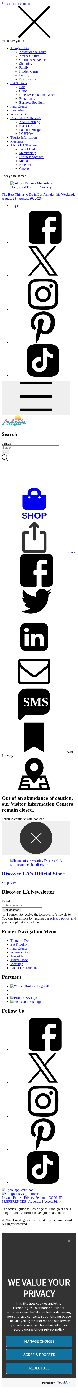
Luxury (24, 75)
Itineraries (17, 110)
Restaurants (27, 98)
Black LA (26, 126)
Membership (27, 153)
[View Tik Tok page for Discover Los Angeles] (42, 375)
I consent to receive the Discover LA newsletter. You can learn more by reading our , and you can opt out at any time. (39, 918)
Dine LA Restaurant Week (37, 95)
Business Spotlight (31, 102)
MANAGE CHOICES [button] (39, 1341)
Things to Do (19, 48)
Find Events (18, 106)
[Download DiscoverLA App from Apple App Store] (18, 1190)
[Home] (14, 425)
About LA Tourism (23, 145)
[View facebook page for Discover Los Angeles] (42, 242)
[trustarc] (63, 1382)
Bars (22, 87)
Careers (24, 168)
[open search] (39, 471)
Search (6, 443)
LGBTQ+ (26, 133)
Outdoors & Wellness (33, 60)
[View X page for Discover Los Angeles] (42, 276)
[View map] (34, 789)
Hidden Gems (28, 71)
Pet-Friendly (27, 79)
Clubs (23, 91)
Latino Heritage (30, 130)
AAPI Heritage (29, 122)
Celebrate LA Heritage (25, 118)
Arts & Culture (29, 56)
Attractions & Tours (32, 52)
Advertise (34, 1201)
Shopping (25, 63)
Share (71, 552)
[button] (69, 1241)
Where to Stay (20, 114)
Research (25, 165)
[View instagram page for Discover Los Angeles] (42, 309)
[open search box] (39, 471)
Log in (15, 206)
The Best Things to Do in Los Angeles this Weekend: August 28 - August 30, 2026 (38, 196)
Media (23, 161)
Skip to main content (16, 3)
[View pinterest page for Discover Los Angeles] (42, 342)
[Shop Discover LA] (36, 519)
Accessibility (52, 1201)
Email (6, 901)
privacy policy (59, 918)
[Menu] (36, 398)
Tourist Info (18, 956)
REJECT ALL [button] (39, 1368)
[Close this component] (36, 838)
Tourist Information (23, 137)
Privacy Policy (12, 1197)
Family (24, 67)
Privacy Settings (35, 1197)
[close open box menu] (34, 37)
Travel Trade (27, 149)
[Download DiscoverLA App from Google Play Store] (22, 1194)
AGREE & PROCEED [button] (39, 1354)
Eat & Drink (18, 83)
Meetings (16, 141)
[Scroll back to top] (3, 1232)
